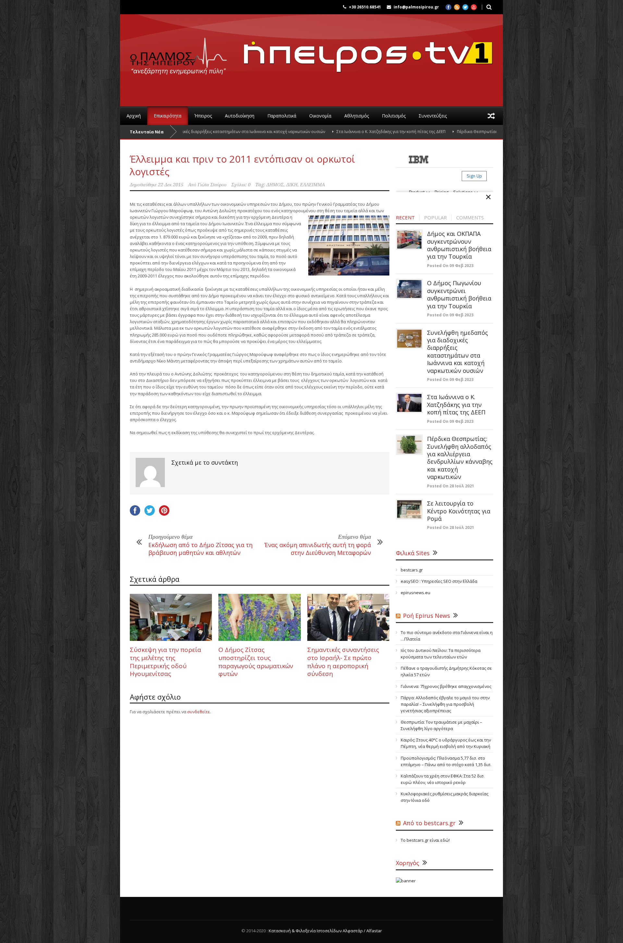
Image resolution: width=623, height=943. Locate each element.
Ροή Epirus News (426, 615)
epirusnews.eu (415, 592)
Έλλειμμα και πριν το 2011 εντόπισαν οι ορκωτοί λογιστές (242, 165)
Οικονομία (320, 116)
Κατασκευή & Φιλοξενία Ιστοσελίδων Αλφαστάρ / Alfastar (325, 931)
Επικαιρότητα (167, 116)
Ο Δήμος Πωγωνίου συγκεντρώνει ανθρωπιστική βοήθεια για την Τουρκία (459, 294)
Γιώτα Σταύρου (212, 185)
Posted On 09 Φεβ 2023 (450, 265)
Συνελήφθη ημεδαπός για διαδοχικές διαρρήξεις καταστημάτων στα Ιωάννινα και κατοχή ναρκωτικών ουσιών (187, 131)
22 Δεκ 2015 (170, 185)
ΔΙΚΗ (292, 185)
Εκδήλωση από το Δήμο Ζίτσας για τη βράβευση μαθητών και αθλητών (200, 548)
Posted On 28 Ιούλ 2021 (450, 486)
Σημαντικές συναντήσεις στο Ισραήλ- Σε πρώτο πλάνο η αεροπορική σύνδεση (343, 661)
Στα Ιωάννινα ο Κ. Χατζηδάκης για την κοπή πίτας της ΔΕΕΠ (355, 131)
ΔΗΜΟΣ (275, 185)
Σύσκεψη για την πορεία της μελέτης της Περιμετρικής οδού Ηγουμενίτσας (165, 661)
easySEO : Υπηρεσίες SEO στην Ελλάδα (439, 581)
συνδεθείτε (198, 712)
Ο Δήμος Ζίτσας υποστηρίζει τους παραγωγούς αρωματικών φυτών (255, 661)
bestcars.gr (412, 570)
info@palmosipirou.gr (416, 7)
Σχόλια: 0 (240, 185)
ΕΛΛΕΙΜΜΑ (312, 185)
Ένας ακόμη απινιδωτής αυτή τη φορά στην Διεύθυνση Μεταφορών (317, 548)
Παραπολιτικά (281, 116)
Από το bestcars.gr (429, 823)
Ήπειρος (203, 116)
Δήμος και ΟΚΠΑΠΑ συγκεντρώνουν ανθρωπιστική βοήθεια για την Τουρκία (459, 245)
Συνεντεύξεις (433, 116)
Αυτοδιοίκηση (239, 116)
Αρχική (134, 116)
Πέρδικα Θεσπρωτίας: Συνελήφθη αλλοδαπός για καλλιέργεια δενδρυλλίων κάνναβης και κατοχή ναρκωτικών (460, 458)
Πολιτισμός (394, 116)
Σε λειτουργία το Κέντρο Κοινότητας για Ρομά (458, 510)
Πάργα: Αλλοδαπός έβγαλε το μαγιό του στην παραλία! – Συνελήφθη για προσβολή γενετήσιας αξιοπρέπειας (445, 704)
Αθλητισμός (356, 116)
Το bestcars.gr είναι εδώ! (425, 840)
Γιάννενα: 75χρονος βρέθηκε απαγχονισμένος (446, 686)
